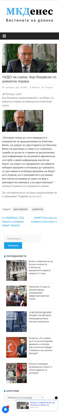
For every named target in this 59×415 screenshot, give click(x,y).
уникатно (37, 209)
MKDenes (36, 87)
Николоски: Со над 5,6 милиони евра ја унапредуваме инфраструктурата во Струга (39, 293)
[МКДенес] (29, 14)
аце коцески (20, 209)
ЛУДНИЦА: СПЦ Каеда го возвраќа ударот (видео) (13, 221)
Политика (49, 87)
